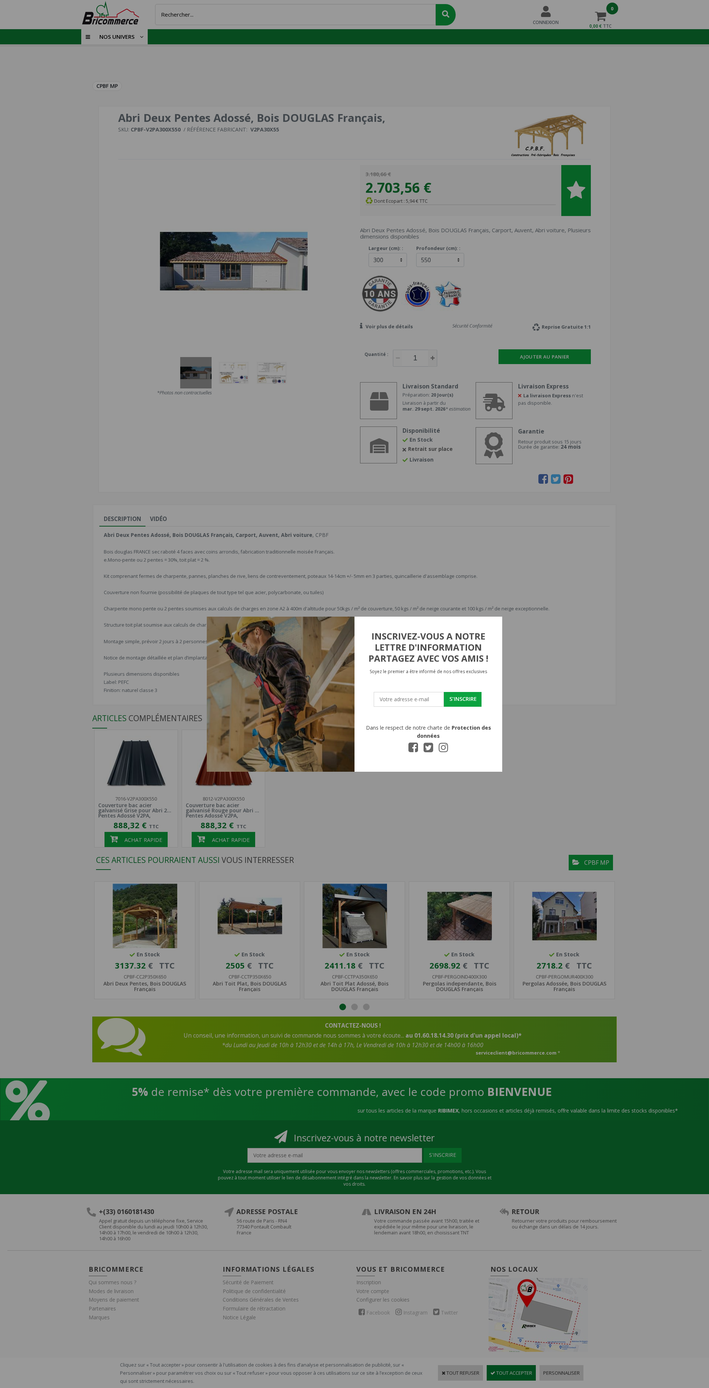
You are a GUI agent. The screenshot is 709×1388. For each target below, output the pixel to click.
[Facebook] (413, 749)
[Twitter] (428, 749)
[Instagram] (443, 749)
